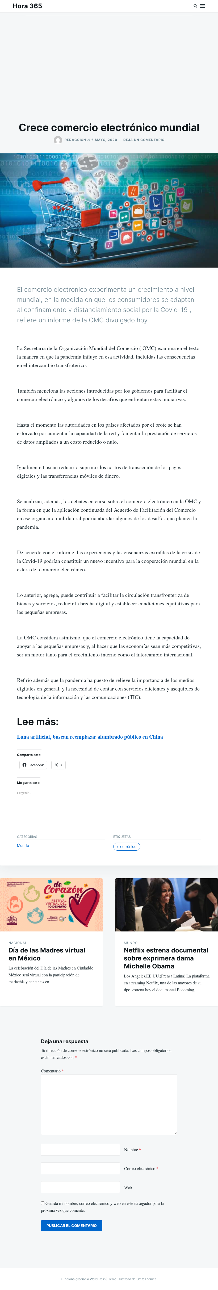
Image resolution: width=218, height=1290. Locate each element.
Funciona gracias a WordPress (83, 1279)
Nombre (132, 1149)
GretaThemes (146, 1279)
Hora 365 (27, 6)
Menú (202, 6)
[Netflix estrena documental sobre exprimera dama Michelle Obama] (166, 904)
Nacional (18, 943)
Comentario (52, 1070)
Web (128, 1187)
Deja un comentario (144, 140)
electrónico (126, 846)
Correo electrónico (141, 1168)
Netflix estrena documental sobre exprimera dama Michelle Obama (166, 958)
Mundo (23, 845)
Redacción (75, 140)
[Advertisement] (109, 67)
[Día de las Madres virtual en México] (51, 904)
